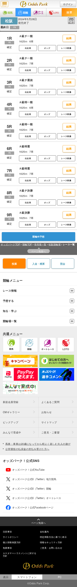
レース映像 (66, 48)
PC (60, 577)
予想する (8, 301)
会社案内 (44, 531)
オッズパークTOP (10, 244)
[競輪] (23, 12)
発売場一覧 (40, 244)
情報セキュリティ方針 (51, 542)
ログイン (68, 4)
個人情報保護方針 (12, 542)
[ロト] (54, 12)
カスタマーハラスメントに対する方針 (19, 554)
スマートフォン (27, 577)
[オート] (38, 12)
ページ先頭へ (38, 251)
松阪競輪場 (55, 244)
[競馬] (7, 12)
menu (4, 4)
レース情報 (10, 291)
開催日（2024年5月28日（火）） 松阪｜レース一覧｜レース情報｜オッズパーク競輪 (34, 4)
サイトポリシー (10, 536)
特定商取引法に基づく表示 (53, 536)
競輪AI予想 (38, 236)
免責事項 (7, 547)
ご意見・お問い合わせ (51, 547)
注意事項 (7, 531)
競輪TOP (27, 244)
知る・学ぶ (10, 311)
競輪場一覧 (10, 321)
